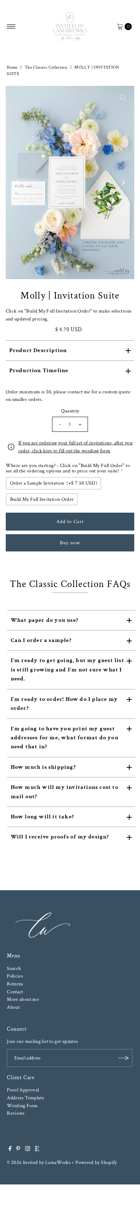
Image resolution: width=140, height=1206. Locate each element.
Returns (15, 983)
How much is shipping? (43, 767)
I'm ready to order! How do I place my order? (64, 704)
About (13, 1007)
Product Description (38, 350)
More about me (23, 999)
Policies (15, 975)
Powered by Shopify (96, 1162)
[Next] (123, 182)
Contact (15, 991)
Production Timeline (39, 370)
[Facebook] (10, 1149)
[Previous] (17, 182)
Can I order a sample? (41, 640)
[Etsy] (37, 1149)
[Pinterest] (18, 1149)
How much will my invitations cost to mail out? (64, 792)
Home (12, 67)
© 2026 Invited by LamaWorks (39, 1162)
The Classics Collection (46, 67)
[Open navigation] (11, 27)
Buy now (70, 542)
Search (14, 968)
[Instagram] (27, 1149)
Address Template (25, 1097)
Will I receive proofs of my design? (60, 837)
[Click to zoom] (123, 97)
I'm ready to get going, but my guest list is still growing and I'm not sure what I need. (67, 670)
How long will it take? (42, 817)
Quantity (70, 410)
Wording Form (22, 1105)
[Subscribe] (123, 1058)
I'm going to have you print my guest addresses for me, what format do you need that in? (64, 738)
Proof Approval (23, 1089)
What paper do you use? (44, 620)
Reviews (16, 1113)
